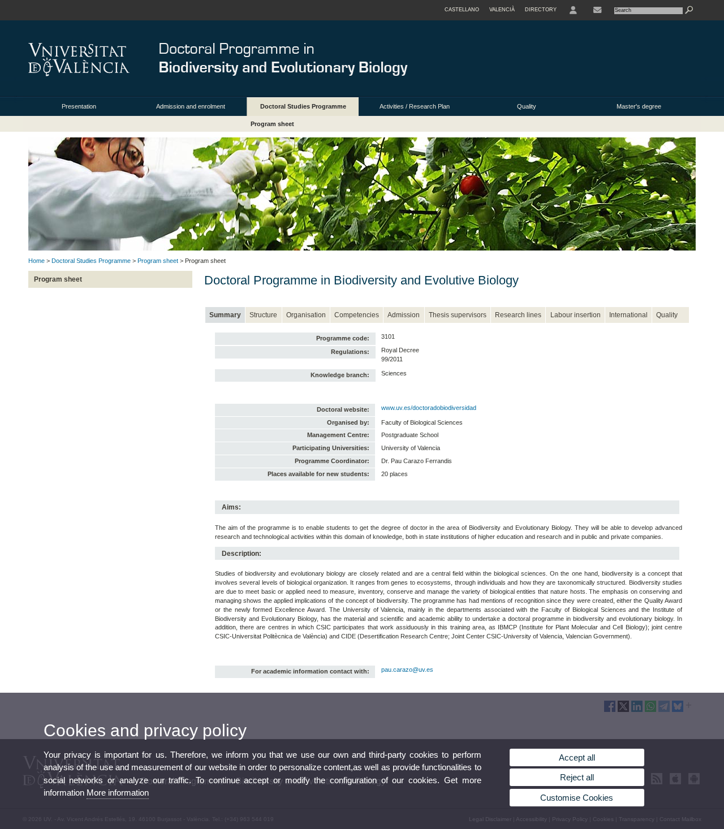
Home (36, 260)
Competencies (356, 315)
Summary (225, 315)
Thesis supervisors (457, 315)
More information (118, 792)
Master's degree (639, 106)
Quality (526, 106)
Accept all (577, 757)
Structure (263, 315)
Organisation (306, 315)
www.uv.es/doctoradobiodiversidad (428, 407)
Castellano (462, 9)
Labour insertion (575, 315)
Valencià (502, 9)
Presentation (79, 106)
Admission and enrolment (190, 106)
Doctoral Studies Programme (303, 106)
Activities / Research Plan (415, 106)
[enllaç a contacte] (597, 10)
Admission (403, 315)
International (628, 315)
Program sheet (272, 123)
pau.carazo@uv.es (407, 669)
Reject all (577, 777)
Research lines (518, 315)
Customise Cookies (576, 797)
